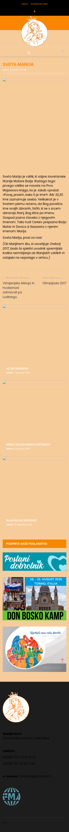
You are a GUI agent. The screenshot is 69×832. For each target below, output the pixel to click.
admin (6, 70)
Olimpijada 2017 (54, 283)
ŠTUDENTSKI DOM (39, 4)
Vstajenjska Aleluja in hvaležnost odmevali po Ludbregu (18, 290)
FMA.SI (25, 4)
